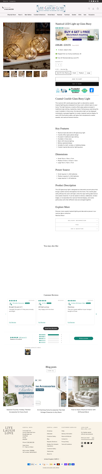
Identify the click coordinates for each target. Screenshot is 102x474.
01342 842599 (9, 9)
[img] (13, 300)
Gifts (79, 14)
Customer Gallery (51, 436)
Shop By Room (11, 14)
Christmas (49, 431)
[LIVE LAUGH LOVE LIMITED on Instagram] (82, 443)
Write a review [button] (83, 338)
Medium (81, 73)
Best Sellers (28, 14)
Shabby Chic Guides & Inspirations (52, 445)
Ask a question (77, 228)
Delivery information (77, 220)
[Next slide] (96, 314)
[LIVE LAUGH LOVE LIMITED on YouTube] (88, 443)
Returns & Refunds (66, 436)
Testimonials (50, 451)
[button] (59, 28)
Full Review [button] (12, 322)
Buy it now (77, 83)
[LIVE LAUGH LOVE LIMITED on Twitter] (91, 443)
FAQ (77, 224)
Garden (74, 14)
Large (88, 73)
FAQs (63, 431)
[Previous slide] (5, 314)
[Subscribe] (93, 438)
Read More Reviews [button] (51, 328)
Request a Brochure (52, 441)
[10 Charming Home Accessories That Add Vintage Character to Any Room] (51, 391)
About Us (5, 1)
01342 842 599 (30, 442)
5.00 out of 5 (23, 337)
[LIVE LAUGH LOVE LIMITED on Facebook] (85, 443)
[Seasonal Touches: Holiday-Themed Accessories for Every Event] (18, 391)
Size (60, 69)
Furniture (67, 14)
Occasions (92, 14)
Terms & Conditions (67, 444)
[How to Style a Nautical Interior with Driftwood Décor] (83, 391)
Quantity (59, 61)
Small (74, 73)
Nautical (59, 14)
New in (20, 14)
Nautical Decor (59, 215)
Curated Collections (39, 14)
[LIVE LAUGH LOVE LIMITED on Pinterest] (82, 446)
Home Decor (51, 14)
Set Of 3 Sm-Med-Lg (63, 73)
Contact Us (12, 1)
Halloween (49, 433)
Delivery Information (67, 433)
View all (51, 370)
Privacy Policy (65, 441)
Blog (48, 439)
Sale (85, 14)
